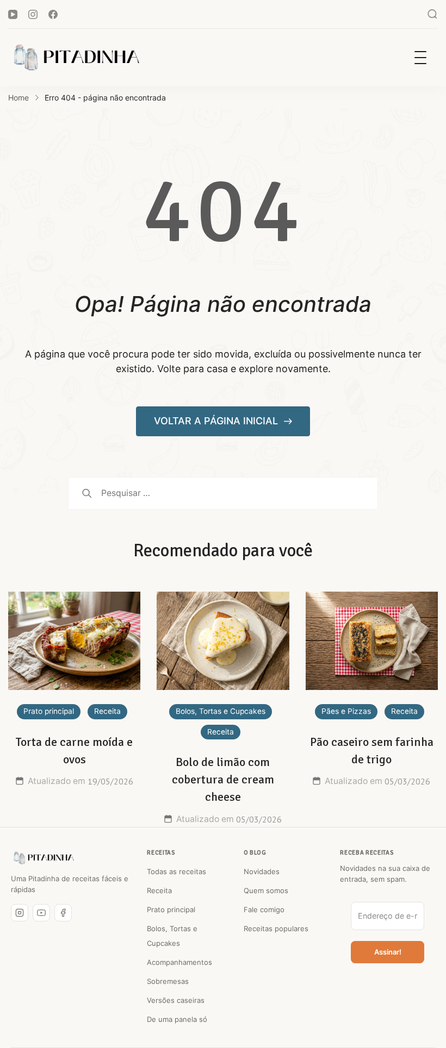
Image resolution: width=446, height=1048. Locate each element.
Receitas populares (276, 928)
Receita (107, 711)
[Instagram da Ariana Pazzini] (19, 912)
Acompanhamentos (179, 962)
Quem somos (266, 890)
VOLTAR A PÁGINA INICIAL (217, 420)
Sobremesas (168, 981)
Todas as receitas (176, 871)
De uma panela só (177, 1019)
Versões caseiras (176, 1000)
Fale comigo (264, 909)
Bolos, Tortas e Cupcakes (220, 711)
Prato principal (48, 711)
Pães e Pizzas (346, 711)
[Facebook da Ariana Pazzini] (63, 912)
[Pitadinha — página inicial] (43, 858)
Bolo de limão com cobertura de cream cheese (223, 779)
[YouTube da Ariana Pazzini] (41, 912)
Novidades (262, 871)
